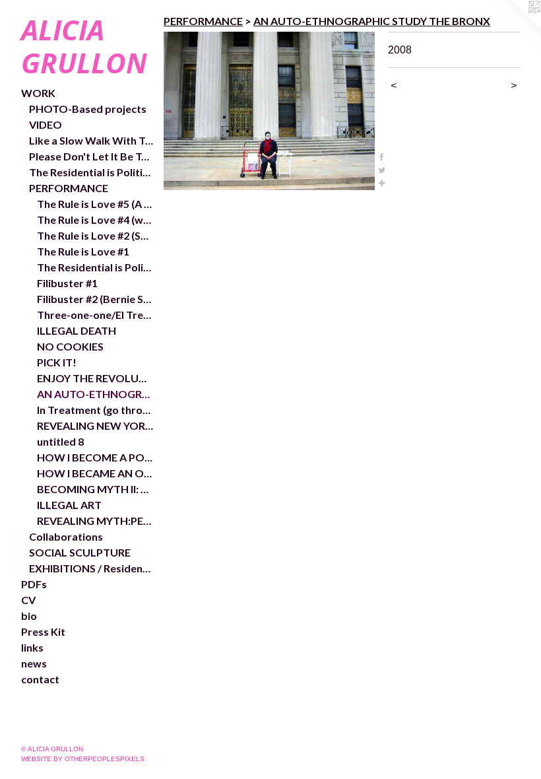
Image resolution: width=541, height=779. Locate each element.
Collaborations (66, 536)
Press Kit (43, 631)
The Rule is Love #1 (83, 251)
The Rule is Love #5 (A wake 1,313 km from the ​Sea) (95, 203)
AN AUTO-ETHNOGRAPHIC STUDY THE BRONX (95, 394)
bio (29, 615)
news (34, 663)
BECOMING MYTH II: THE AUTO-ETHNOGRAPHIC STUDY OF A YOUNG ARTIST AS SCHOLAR (95, 489)
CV (28, 599)
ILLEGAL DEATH (76, 330)
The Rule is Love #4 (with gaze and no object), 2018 (95, 219)
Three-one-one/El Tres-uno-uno (95, 314)
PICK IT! (57, 362)
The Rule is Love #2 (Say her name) (95, 235)
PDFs (34, 584)
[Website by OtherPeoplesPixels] (514, 26)
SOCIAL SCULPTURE (80, 552)
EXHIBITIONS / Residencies (91, 568)
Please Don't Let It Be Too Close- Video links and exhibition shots (91, 156)
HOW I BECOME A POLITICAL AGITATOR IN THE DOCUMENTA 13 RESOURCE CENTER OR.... (95, 457)
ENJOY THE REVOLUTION (95, 378)
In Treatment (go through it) (95, 409)
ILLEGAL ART (69, 504)
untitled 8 (60, 441)
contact (40, 679)
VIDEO (45, 124)
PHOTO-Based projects (87, 108)
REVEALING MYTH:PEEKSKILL (95, 520)
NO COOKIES (70, 346)
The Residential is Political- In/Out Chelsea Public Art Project (91, 172)
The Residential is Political (95, 267)
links (32, 647)
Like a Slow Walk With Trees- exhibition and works (91, 140)
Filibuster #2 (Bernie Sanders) (95, 298)
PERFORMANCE (68, 188)
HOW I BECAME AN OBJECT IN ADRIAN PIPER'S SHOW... (95, 473)
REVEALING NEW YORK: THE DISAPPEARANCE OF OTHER (95, 425)
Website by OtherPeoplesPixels (82, 758)
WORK (38, 92)
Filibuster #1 (67, 283)
